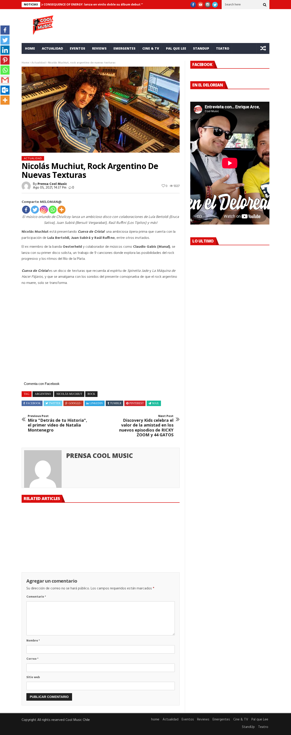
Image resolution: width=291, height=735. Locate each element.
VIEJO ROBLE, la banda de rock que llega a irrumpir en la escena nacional (100, 549)
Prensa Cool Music (52, 184)
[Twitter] (35, 210)
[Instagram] (44, 210)
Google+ (75, 403)
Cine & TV (150, 48)
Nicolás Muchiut (69, 394)
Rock (91, 394)
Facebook (33, 403)
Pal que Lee (176, 48)
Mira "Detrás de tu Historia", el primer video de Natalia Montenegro (57, 423)
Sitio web (33, 677)
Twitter (54, 403)
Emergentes (124, 48)
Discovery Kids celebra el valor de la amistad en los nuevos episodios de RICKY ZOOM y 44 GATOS (146, 425)
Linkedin (96, 403)
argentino (43, 394)
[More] (61, 210)
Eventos (77, 48)
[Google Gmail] (5, 80)
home (30, 48)
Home (25, 63)
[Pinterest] (5, 60)
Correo (32, 659)
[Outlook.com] (5, 90)
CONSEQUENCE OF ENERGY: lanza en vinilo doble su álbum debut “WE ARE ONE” (103, 4)
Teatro (222, 48)
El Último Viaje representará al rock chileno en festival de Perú (42, 551)
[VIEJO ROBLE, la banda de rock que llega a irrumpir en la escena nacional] (100, 524)
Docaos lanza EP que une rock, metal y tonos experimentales (154, 549)
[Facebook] (26, 210)
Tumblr (115, 403)
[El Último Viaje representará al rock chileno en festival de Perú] (46, 524)
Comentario (36, 596)
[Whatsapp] (53, 210)
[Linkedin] (5, 50)
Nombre (33, 640)
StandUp (201, 48)
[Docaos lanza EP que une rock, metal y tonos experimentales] (154, 524)
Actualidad (52, 48)
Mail (155, 403)
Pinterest (136, 403)
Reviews (99, 48)
